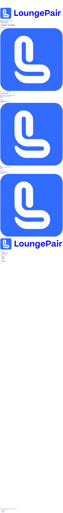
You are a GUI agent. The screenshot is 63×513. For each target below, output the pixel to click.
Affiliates (3, 258)
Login (5, 22)
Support (3, 260)
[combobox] (5, 20)
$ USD (2, 27)
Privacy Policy (4, 510)
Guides (3, 252)
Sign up (7, 22)
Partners (3, 257)
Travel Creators (4, 261)
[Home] (31, 19)
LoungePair (2, 22)
